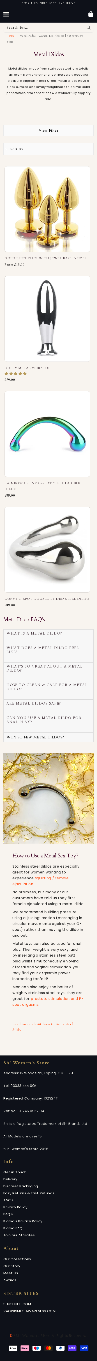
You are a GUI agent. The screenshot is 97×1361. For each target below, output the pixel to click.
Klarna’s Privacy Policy (22, 1221)
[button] (16, 373)
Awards (10, 1280)
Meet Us (10, 1273)
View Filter (48, 130)
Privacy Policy (15, 1207)
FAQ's (8, 1214)
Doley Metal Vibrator (28, 368)
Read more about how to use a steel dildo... (42, 1027)
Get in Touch (14, 1172)
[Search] (89, 28)
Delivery (10, 1179)
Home (11, 36)
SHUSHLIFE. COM (17, 1304)
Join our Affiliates (19, 1235)
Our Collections (17, 1259)
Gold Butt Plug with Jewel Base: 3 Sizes (46, 258)
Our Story (11, 1266)
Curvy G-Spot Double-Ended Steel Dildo (47, 599)
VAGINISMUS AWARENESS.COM (29, 1311)
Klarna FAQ (13, 1228)
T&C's (8, 1200)
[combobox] (48, 28)
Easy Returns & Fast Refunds (28, 1193)
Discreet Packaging (20, 1186)
